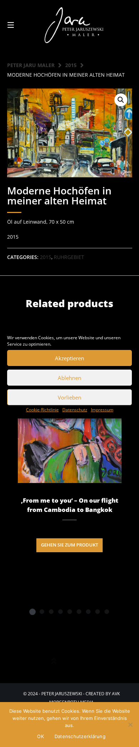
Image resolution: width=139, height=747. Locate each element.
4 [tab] (60, 611)
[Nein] (130, 724)
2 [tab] (41, 611)
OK (40, 736)
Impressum (102, 410)
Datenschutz (74, 410)
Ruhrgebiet (69, 257)
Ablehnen (69, 377)
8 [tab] (97, 611)
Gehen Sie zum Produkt (69, 545)
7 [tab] (88, 611)
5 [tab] (69, 611)
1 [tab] (32, 611)
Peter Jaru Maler (31, 65)
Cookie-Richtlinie (42, 410)
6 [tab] (78, 611)
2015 (71, 65)
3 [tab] (51, 611)
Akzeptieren (69, 358)
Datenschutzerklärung (80, 736)
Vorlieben (69, 397)
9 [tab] (106, 611)
